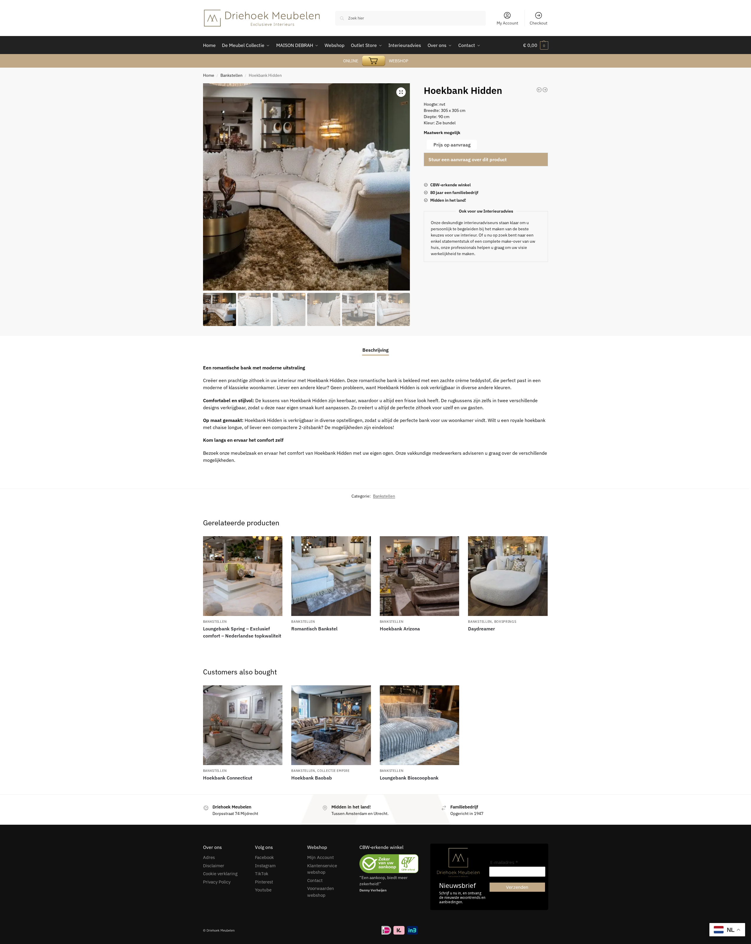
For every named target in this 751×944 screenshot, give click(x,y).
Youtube (263, 890)
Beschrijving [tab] (375, 350)
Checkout (538, 23)
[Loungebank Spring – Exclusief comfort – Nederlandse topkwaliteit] (243, 576)
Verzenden (517, 887)
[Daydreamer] (508, 576)
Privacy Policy (216, 882)
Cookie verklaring (220, 873)
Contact (315, 880)
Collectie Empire (333, 771)
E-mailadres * (504, 862)
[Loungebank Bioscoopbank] (539, 90)
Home (208, 75)
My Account (507, 23)
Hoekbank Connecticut (227, 778)
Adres (209, 857)
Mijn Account (320, 857)
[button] (401, 92)
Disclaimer (213, 865)
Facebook (264, 857)
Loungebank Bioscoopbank (409, 778)
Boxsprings (505, 621)
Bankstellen (231, 75)
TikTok (261, 873)
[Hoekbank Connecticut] (243, 725)
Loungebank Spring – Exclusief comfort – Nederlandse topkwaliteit (242, 632)
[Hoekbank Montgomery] (545, 90)
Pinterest (264, 882)
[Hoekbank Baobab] (331, 725)
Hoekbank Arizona (400, 629)
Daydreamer (481, 629)
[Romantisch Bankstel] (331, 576)
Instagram (265, 865)
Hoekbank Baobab (311, 778)
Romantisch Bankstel (314, 629)
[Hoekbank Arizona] (419, 576)
